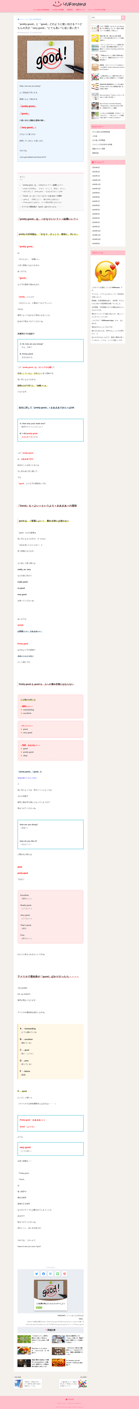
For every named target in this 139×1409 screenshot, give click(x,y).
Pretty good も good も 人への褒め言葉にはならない (42, 202)
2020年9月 (96, 193)
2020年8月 (96, 197)
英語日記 (70, 9)
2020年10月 (96, 189)
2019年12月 (96, 231)
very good (80, 1324)
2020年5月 (96, 210)
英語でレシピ (80, 9)
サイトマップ (61, 1403)
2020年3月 (96, 218)
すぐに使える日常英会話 (41, 9)
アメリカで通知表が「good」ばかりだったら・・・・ (42, 207)
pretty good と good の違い (71, 1322)
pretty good (54, 1322)
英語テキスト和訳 (98, 149)
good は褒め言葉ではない (37, 1322)
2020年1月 (96, 227)
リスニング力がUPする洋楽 (97, 9)
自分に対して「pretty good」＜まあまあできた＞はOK (43, 191)
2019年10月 (96, 239)
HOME (71, 1399)
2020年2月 (96, 222)
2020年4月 (96, 214)
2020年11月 (96, 184)
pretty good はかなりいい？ (63, 1324)
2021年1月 (96, 176)
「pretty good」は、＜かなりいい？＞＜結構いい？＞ (42, 185)
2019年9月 (96, 243)
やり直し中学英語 (58, 9)
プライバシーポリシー (74, 1403)
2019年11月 (96, 235)
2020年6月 (96, 205)
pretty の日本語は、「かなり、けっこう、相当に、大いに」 (45, 188)
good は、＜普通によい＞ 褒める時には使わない (41, 199)
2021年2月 (96, 172)
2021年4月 (96, 167)
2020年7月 (96, 201)
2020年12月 (96, 180)
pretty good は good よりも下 (38, 1324)
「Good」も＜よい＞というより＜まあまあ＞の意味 (42, 196)
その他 (94, 136)
